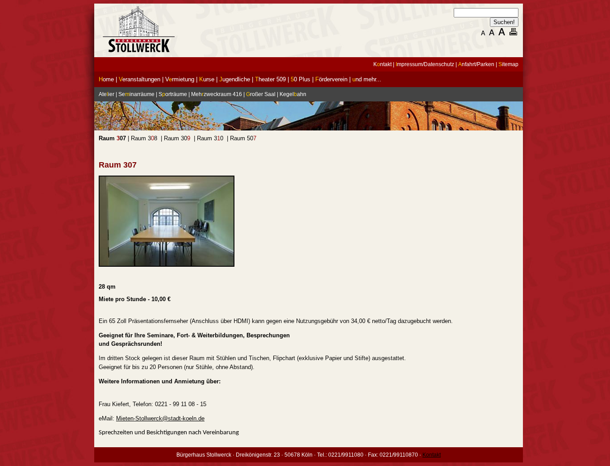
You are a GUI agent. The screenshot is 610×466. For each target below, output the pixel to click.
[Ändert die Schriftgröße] (482, 34)
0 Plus (300, 79)
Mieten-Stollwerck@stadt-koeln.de (160, 418)
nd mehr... (366, 79)
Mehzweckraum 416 (216, 94)
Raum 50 (243, 138)
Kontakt (431, 455)
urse (206, 79)
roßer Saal (261, 94)
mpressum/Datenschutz (425, 64)
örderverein (331, 79)
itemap (508, 64)
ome (106, 79)
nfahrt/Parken (476, 64)
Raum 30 (177, 138)
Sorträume (173, 94)
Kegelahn (293, 94)
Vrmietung (179, 79)
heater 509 (270, 79)
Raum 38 (144, 138)
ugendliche (234, 79)
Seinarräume (136, 94)
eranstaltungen (139, 79)
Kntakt (382, 64)
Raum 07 (112, 138)
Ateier (106, 94)
